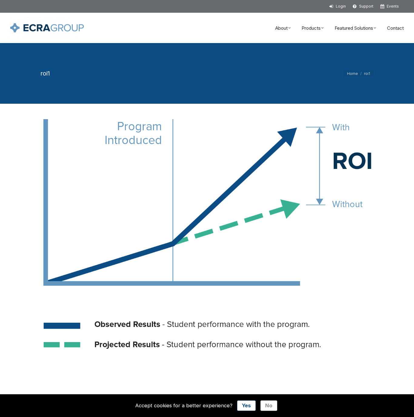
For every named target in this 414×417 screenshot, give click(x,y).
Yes (246, 405)
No (268, 405)
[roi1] (207, 236)
